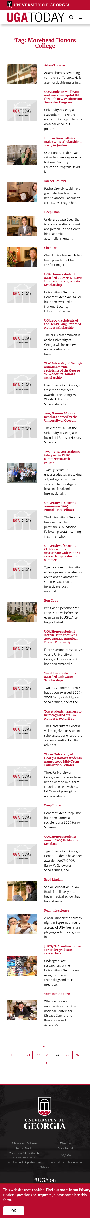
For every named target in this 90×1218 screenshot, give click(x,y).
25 (67, 1055)
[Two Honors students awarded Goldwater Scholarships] (22, 688)
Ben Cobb (51, 600)
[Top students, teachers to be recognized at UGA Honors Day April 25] (22, 729)
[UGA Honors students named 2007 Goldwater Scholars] (22, 854)
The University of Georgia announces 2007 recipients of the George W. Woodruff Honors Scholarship (63, 370)
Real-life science (56, 910)
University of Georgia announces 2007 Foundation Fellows (60, 506)
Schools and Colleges (24, 1143)
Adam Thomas (54, 65)
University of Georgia (45, 1113)
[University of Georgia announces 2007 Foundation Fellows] (22, 520)
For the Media (24, 1148)
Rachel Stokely (55, 181)
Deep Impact (53, 805)
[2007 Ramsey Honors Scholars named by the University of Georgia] (22, 428)
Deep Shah (52, 212)
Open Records (66, 1148)
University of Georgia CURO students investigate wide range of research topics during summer (63, 553)
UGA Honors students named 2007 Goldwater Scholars (61, 840)
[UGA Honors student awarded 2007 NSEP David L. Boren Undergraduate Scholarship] (22, 293)
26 (77, 1055)
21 (28, 1055)
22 (38, 1055)
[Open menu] (80, 17)
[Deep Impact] (22, 817)
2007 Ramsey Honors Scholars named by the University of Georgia (60, 417)
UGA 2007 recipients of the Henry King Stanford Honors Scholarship (62, 324)
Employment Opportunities (24, 1162)
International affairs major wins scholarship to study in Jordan (63, 141)
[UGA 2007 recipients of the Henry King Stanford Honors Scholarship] (22, 338)
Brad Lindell (53, 879)
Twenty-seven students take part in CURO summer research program (62, 457)
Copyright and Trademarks (66, 1162)
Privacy (45, 1167)
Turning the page (57, 994)
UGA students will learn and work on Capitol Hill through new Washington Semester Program (63, 97)
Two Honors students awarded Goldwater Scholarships (60, 676)
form (7, 1200)
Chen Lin (50, 248)
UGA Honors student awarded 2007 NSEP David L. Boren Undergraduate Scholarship (63, 280)
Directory (66, 1143)
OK (13, 1211)
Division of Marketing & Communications (24, 1155)
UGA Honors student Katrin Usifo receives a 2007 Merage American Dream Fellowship (61, 637)
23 (47, 1055)
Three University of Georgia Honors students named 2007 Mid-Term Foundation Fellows (63, 760)
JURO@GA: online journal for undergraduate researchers (63, 950)
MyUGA (66, 1155)
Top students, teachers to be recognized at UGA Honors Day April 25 (63, 715)
